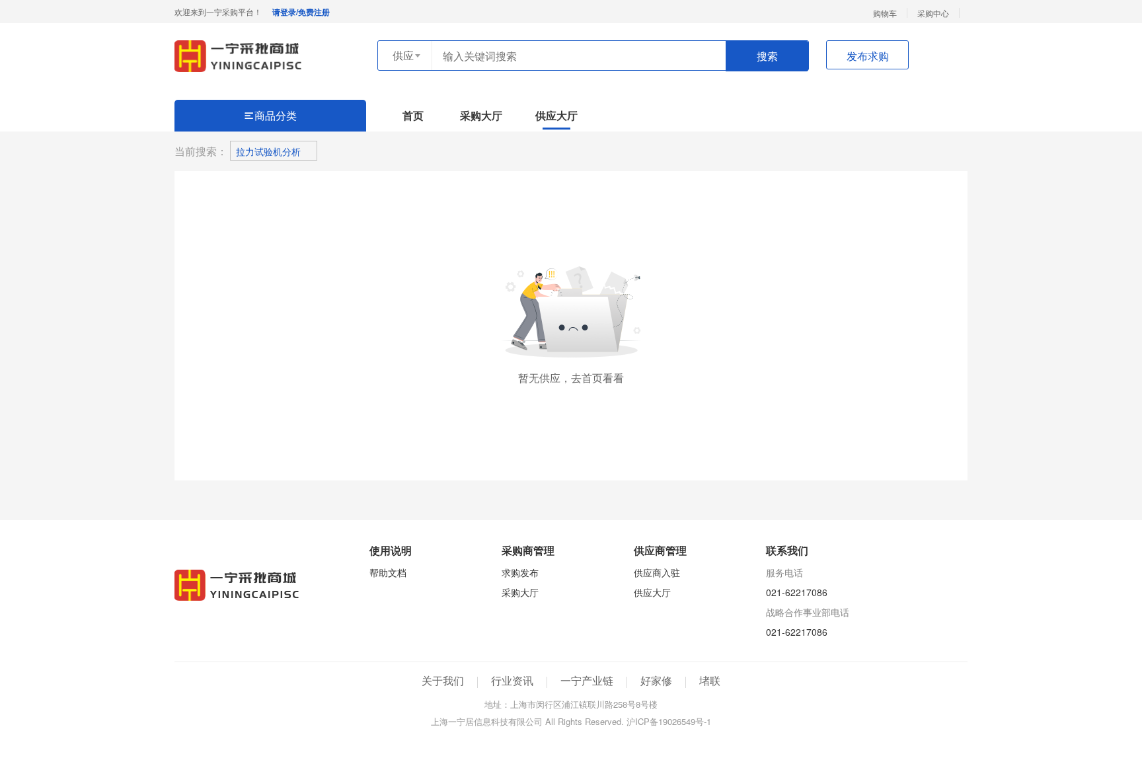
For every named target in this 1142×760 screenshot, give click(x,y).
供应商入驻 (657, 572)
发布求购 (868, 55)
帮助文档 (387, 572)
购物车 (885, 13)
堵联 (709, 680)
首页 (413, 115)
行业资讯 (512, 680)
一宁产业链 (586, 680)
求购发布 (520, 572)
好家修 (656, 680)
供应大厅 (556, 115)
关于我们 (443, 680)
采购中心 (933, 13)
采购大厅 (481, 115)
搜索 (767, 55)
